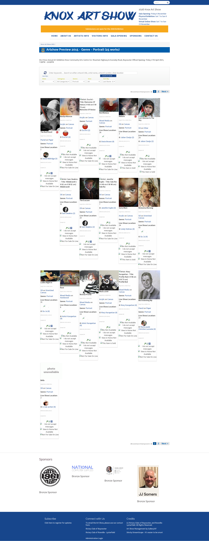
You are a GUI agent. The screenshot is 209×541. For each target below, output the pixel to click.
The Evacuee (85, 200)
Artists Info (81, 35)
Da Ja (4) (144, 236)
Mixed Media (104, 120)
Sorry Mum (123, 208)
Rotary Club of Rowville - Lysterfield (100, 532)
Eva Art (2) (66, 137)
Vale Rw (102, 187)
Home (54, 35)
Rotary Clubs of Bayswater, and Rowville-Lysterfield (145, 524)
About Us (66, 35)
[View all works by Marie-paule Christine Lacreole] (142, 323)
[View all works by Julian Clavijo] (129, 151)
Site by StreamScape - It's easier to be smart (145, 532)
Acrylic (62, 124)
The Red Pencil (46, 132)
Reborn (122, 116)
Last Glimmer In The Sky (146, 119)
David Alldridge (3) (49, 158)
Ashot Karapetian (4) (68, 317)
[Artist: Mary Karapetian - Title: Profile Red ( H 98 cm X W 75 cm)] (128, 275)
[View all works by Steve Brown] (103, 137)
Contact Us (151, 35)
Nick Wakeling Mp (145, 300)
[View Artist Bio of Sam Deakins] (71, 227)
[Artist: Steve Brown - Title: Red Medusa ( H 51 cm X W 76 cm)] (110, 104)
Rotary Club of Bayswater (96, 528)
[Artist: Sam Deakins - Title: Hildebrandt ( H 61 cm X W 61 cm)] (69, 181)
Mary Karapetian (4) (109, 312)
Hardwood (64, 297)
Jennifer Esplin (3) (108, 208)
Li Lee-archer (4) (49, 407)
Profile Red (123, 282)
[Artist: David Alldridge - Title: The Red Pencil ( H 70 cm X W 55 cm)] (51, 114)
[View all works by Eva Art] (64, 133)
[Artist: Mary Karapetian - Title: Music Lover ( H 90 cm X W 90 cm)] (110, 280)
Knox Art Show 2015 (48, 44)
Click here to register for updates (58, 523)
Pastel (43, 140)
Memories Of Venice (87, 109)
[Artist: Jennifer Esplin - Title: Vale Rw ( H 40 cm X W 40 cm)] (108, 181)
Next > (165, 91)
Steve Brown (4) (107, 141)
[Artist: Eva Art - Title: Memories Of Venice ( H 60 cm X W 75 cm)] (89, 103)
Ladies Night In (46, 282)
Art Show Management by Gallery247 (142, 528)
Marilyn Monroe (66, 116)
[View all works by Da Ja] (142, 232)
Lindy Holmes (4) (128, 229)
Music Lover (104, 291)
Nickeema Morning (145, 208)
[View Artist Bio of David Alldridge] (51, 173)
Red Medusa (104, 113)
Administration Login (94, 538)
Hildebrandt (65, 187)
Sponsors (136, 35)
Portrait (49, 143)
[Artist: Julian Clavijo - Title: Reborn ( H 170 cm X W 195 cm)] (130, 106)
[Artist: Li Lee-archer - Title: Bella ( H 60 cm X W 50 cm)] (47, 421)
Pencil (140, 308)
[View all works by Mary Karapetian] (109, 327)
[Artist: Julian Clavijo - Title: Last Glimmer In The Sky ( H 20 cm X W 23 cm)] (149, 107)
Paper (51, 140)
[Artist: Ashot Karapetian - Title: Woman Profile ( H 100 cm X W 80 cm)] (90, 281)
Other (146, 128)
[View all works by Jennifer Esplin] (109, 222)
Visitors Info (100, 35)
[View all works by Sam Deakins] (64, 209)
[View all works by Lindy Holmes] (129, 243)
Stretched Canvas (145, 216)
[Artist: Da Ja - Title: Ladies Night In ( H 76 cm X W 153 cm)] (51, 275)
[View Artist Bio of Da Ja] (149, 251)
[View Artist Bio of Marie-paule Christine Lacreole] (149, 343)
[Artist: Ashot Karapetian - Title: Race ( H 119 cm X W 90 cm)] (71, 278)
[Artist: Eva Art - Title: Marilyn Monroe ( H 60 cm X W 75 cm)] (71, 106)
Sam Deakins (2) (68, 213)
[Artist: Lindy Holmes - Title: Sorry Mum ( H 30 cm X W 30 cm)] (130, 192)
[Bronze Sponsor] (50, 473)
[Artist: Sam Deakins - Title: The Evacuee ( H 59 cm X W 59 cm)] (90, 188)
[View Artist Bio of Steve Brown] (110, 156)
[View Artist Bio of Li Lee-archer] (51, 421)
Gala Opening (119, 35)
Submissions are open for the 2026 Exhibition (104, 29)
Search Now (107, 76)
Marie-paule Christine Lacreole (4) (147, 328)
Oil (120, 124)
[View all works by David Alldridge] (44, 154)
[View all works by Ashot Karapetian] (64, 312)
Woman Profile (86, 294)
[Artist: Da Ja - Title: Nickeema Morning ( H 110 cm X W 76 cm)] (149, 192)
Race (62, 287)
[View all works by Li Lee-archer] (44, 403)
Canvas (71, 124)
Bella (42, 380)
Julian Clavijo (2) (127, 137)
